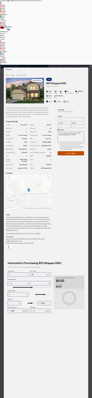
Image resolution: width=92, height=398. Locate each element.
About (2, 37)
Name (61, 116)
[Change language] (1, 4)
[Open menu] (0, 64)
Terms (65, 149)
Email (74, 123)
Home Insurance (12, 307)
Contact (2, 39)
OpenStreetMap (36, 208)
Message (61, 129)
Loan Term (33, 271)
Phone (61, 123)
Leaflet (28, 208)
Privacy (69, 149)
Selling (2, 35)
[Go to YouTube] (0, 2)
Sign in (5, 25)
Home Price (11, 271)
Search (2, 33)
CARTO (49, 208)
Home (7, 75)
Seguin (12, 75)
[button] (28, 190)
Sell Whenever (4, 31)
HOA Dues (33, 307)
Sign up (1, 25)
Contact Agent (71, 153)
